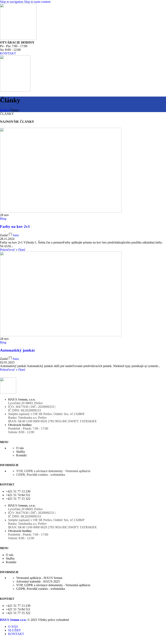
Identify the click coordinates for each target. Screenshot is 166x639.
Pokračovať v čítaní (12, 249)
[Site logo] (18, 39)
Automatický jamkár (17, 350)
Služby (20, 451)
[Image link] (8, 392)
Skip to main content (37, 1)
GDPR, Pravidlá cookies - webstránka (40, 474)
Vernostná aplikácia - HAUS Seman (39, 578)
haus (16, 235)
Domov (5, 110)
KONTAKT (8, 53)
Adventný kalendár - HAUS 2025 (38, 581)
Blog (3, 218)
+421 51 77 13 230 (18, 491)
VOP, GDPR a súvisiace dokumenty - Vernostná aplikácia (53, 471)
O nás (20, 448)
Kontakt (21, 455)
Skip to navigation (12, 1)
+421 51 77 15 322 (18, 498)
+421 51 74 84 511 (18, 495)
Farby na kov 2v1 (15, 226)
